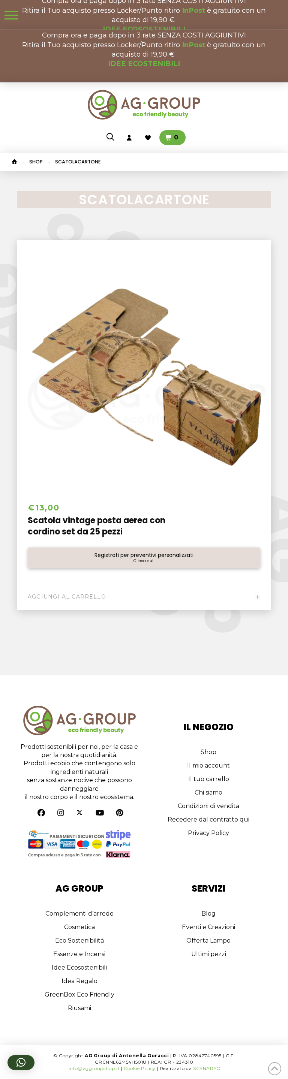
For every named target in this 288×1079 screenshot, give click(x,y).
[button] (11, 15)
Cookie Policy (140, 1068)
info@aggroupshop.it (94, 1068)
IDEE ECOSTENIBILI (144, 63)
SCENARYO (207, 1068)
